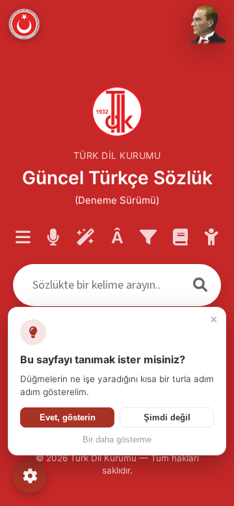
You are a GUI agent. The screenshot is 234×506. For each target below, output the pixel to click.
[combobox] (96, 285)
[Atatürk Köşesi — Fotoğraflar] (205, 26)
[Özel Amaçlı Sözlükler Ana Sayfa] (180, 238)
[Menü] (23, 238)
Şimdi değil (167, 417)
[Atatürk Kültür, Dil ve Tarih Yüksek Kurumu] (24, 24)
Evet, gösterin (68, 417)
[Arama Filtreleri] (148, 238)
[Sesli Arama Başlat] (53, 238)
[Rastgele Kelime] (85, 238)
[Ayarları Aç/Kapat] (30, 476)
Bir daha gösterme (117, 439)
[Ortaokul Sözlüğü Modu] (211, 238)
